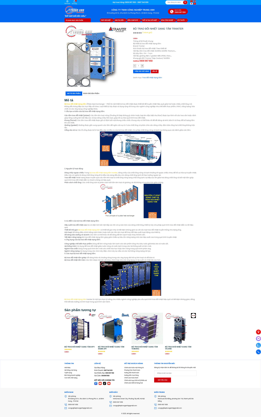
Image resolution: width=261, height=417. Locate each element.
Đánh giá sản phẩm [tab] (91, 93)
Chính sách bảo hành (131, 378)
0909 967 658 (73, 404)
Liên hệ (154, 71)
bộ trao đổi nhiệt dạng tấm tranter (103, 173)
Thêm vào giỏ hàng (142, 71)
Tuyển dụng (68, 372)
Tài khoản (67, 3)
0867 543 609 (108, 370)
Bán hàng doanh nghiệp (72, 375)
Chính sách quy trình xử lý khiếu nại (135, 380)
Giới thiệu (67, 367)
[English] (194, 1)
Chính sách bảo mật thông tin (134, 367)
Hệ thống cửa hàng (70, 370)
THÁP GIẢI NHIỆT (106, 20)
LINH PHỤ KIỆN (119, 20)
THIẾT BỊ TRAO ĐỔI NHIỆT (149, 20)
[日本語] (191, 3)
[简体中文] (191, 1)
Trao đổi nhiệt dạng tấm (152, 78)
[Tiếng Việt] (194, 3)
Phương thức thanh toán (132, 370)
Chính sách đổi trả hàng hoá (133, 383)
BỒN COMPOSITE (133, 20)
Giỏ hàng (74, 2)
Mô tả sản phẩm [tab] (74, 93)
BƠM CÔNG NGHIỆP (167, 20)
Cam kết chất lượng (70, 378)
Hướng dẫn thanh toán (131, 372)
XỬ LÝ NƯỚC (181, 20)
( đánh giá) (147, 33)
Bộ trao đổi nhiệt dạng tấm (89, 230)
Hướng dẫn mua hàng (131, 375)
